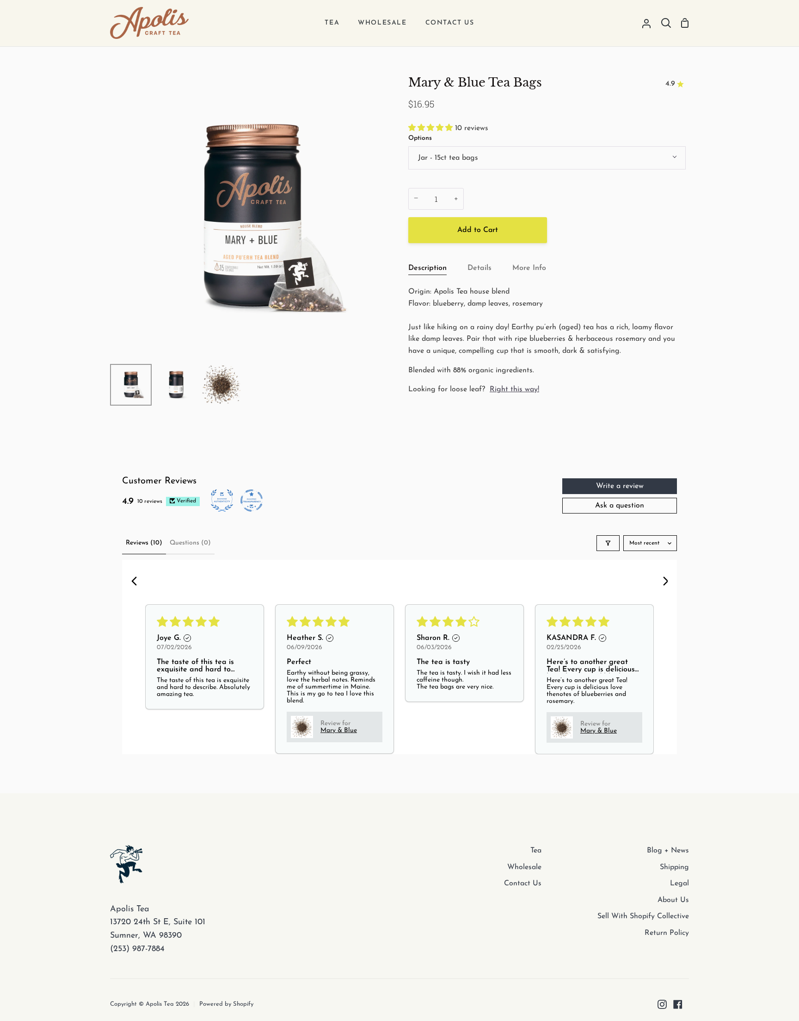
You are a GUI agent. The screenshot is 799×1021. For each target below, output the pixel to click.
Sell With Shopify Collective (643, 916)
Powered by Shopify (226, 1004)
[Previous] (137, 582)
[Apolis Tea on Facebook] (677, 1004)
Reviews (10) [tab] (144, 542)
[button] (431, 128)
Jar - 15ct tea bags (448, 158)
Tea (535, 850)
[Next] (662, 582)
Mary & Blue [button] (338, 730)
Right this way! (514, 389)
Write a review (620, 486)
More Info (529, 268)
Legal (679, 883)
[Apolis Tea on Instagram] (662, 1004)
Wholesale (524, 867)
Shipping (674, 867)
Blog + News (668, 850)
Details (479, 268)
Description (427, 268)
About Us (673, 900)
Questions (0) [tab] (190, 542)
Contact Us (522, 883)
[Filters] (608, 543)
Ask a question (619, 505)
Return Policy (667, 933)
